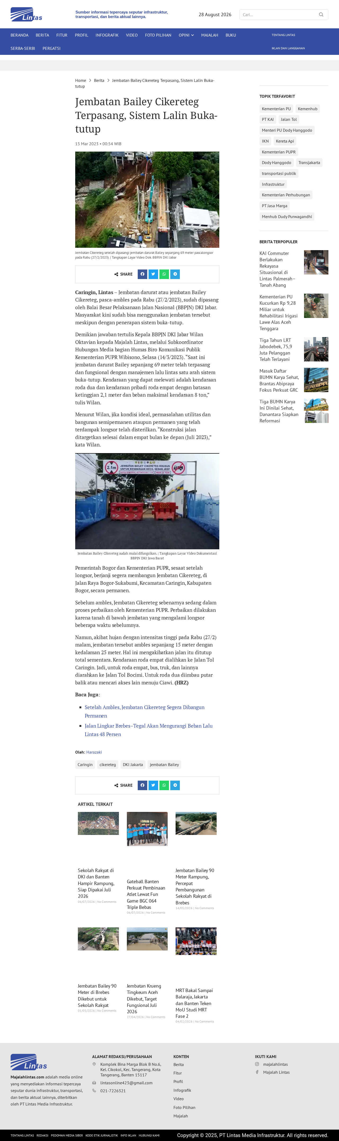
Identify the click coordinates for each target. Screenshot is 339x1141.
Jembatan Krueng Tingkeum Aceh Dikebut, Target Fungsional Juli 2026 (144, 999)
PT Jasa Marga (274, 205)
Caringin (85, 764)
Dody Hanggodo (276, 162)
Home (80, 80)
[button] (142, 274)
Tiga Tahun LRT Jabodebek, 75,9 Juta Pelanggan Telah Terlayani (276, 349)
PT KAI (268, 119)
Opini (184, 35)
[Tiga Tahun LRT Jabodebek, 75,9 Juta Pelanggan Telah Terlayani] (316, 349)
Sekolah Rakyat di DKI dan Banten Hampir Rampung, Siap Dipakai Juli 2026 (96, 883)
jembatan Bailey (164, 764)
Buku (231, 35)
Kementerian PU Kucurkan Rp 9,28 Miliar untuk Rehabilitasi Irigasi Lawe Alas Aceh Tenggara (279, 312)
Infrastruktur (273, 184)
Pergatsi (52, 48)
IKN (265, 141)
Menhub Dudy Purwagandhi (287, 216)
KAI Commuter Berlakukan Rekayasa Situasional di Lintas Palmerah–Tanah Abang (278, 269)
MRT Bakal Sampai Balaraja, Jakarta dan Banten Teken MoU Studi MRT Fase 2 (194, 1003)
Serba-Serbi (23, 48)
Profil (81, 35)
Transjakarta (309, 162)
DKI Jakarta (133, 764)
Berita (42, 35)
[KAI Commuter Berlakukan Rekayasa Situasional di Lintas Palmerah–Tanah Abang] (316, 262)
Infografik (107, 35)
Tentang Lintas (283, 35)
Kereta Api (285, 141)
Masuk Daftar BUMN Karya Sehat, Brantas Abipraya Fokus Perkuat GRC (279, 380)
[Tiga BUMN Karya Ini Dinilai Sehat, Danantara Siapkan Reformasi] (316, 411)
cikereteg (108, 764)
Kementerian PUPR (279, 151)
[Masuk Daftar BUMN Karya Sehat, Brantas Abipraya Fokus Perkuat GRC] (316, 380)
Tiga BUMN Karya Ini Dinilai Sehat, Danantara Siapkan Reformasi (279, 411)
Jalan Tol (289, 119)
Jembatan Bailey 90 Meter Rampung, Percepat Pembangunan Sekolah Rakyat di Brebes (195, 886)
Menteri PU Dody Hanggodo (287, 130)
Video (132, 35)
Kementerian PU (276, 108)
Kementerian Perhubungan (286, 194)
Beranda (19, 35)
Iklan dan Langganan (288, 48)
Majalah (209, 35)
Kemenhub (308, 108)
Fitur (62, 35)
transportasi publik (279, 173)
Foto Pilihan (158, 35)
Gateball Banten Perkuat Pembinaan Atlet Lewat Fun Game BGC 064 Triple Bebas (146, 894)
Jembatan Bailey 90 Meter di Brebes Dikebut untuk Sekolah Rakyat (97, 995)
